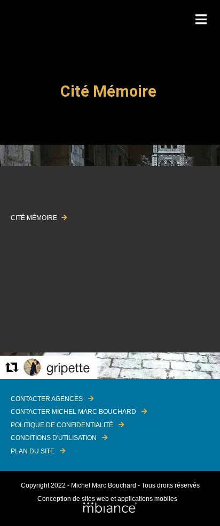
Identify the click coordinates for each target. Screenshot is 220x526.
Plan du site (32, 451)
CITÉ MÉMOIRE (35, 218)
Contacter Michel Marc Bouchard (73, 411)
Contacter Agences (47, 399)
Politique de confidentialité (62, 425)
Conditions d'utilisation (54, 438)
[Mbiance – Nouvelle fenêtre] (110, 508)
